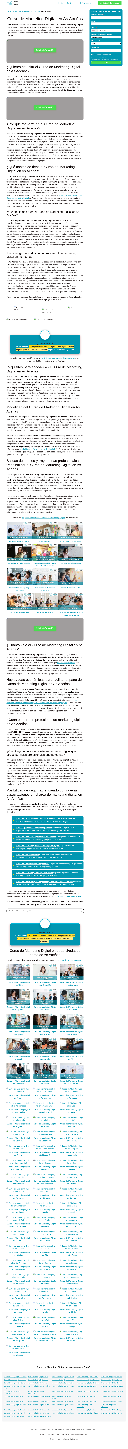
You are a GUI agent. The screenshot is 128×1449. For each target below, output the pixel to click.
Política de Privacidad (62, 161)
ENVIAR (64, 169)
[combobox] (52, 137)
